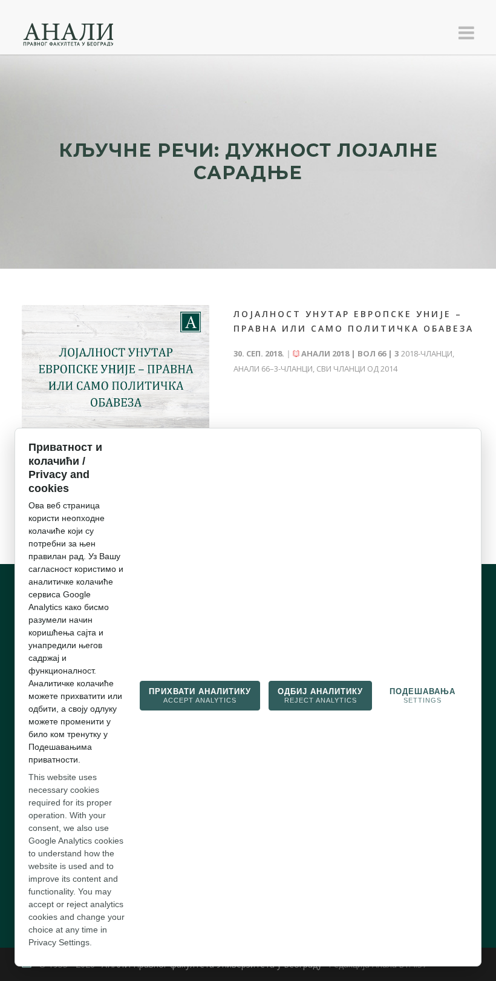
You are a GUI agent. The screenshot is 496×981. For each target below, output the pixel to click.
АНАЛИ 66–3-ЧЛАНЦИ (273, 368)
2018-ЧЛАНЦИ (426, 353)
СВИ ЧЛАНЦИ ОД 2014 (356, 368)
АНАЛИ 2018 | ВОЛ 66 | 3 (349, 353)
